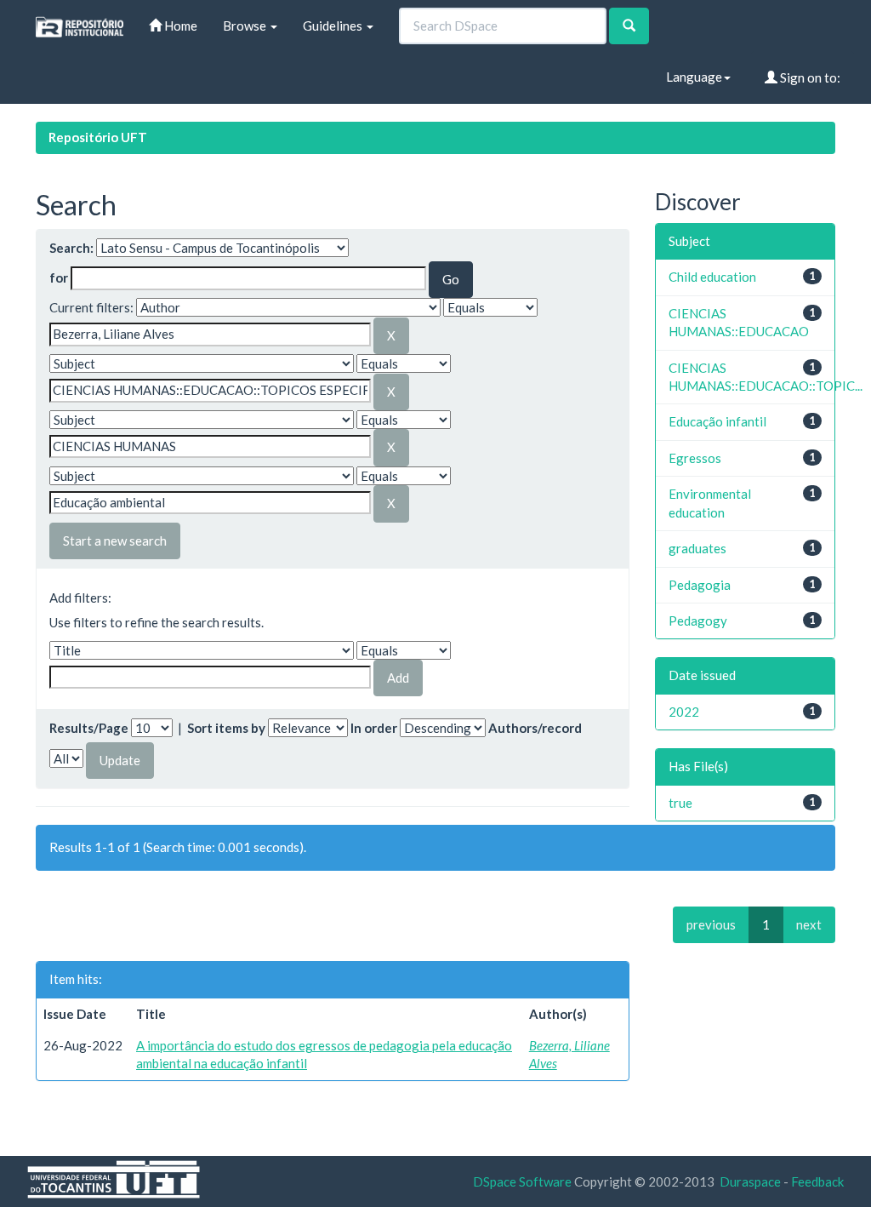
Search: (71, 247)
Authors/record (535, 727)
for (58, 277)
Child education (712, 276)
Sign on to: (808, 77)
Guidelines (334, 25)
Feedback (817, 1181)
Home (179, 25)
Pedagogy (698, 620)
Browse (246, 25)
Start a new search (115, 540)
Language (694, 76)
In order (373, 727)
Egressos (695, 458)
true (680, 802)
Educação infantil (717, 421)
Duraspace (750, 1181)
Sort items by (226, 727)
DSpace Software (522, 1181)
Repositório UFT (97, 137)
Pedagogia (700, 584)
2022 (684, 711)
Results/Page (88, 727)
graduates (697, 548)
